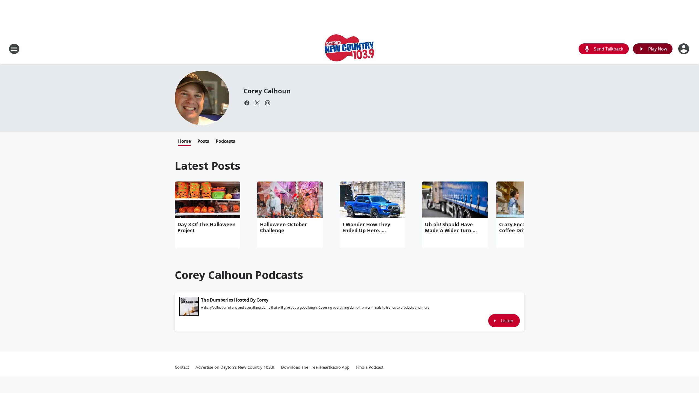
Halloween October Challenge (283, 227)
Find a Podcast (369, 367)
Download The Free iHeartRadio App (315, 367)
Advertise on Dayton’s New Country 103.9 (235, 367)
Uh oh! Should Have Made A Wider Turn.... (451, 227)
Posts (203, 141)
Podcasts (225, 141)
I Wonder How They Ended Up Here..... (366, 227)
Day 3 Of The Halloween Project (206, 227)
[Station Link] (349, 48)
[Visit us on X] (257, 103)
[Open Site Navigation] (14, 48)
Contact (182, 367)
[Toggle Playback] (189, 306)
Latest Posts (207, 165)
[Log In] (684, 48)
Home (184, 141)
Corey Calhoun (267, 90)
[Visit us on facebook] (247, 103)
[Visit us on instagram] (267, 103)
